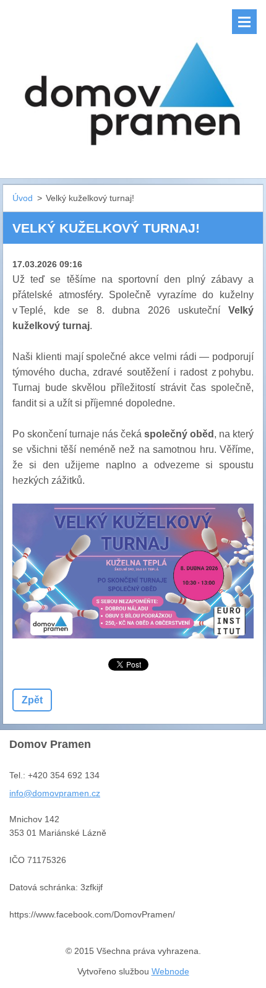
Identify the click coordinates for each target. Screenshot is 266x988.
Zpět (32, 700)
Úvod (22, 198)
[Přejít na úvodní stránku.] (133, 81)
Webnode (170, 971)
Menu (244, 21)
